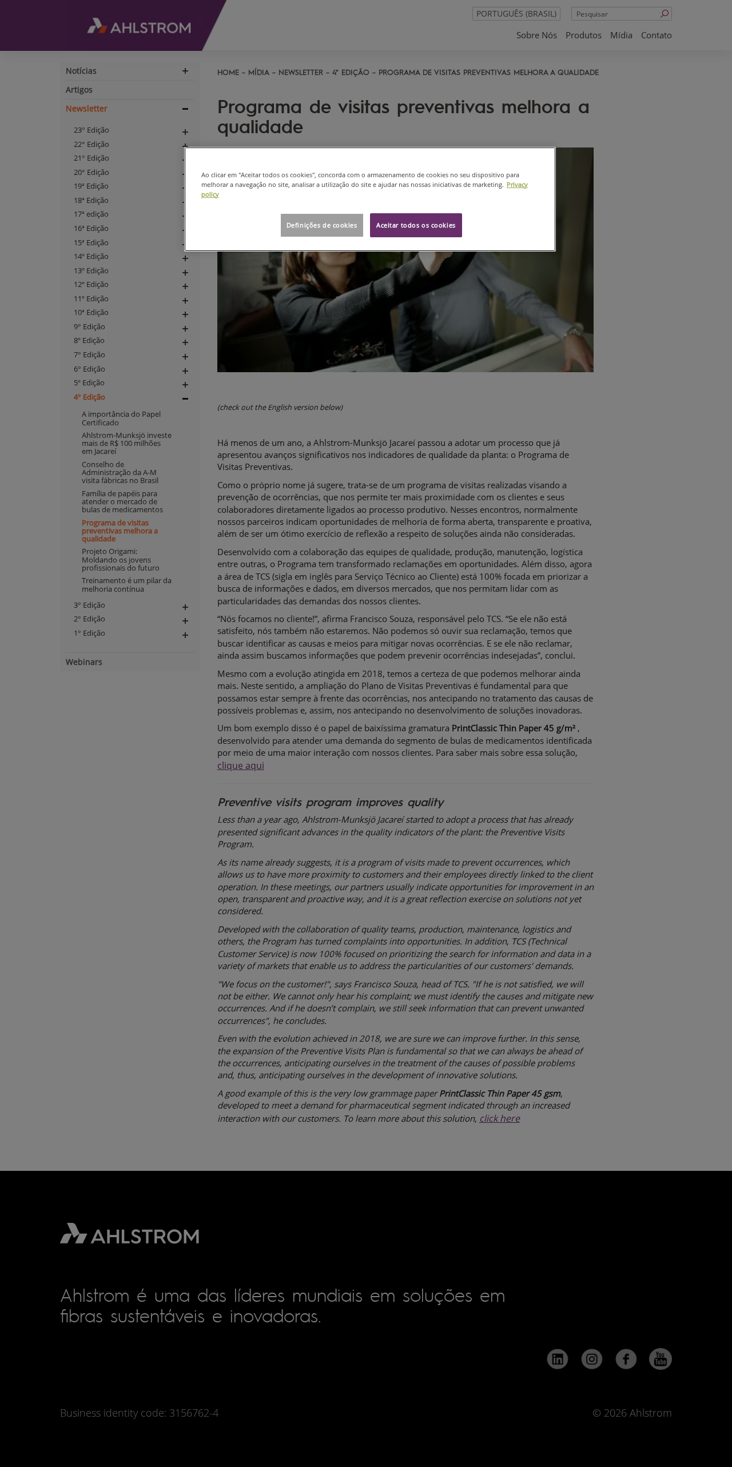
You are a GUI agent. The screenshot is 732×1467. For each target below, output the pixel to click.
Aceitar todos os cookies (416, 225)
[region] (370, 199)
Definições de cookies (322, 225)
